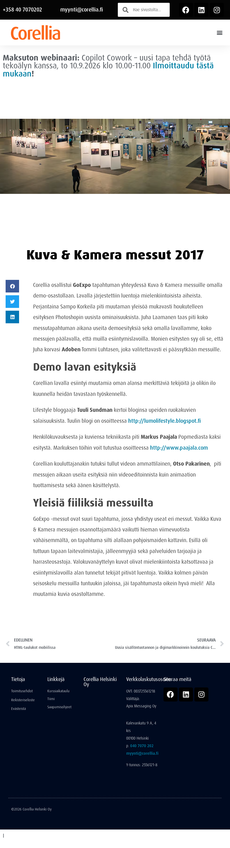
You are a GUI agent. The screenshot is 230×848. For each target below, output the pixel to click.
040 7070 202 (141, 745)
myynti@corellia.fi (81, 9)
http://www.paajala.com (179, 447)
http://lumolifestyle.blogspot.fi (164, 420)
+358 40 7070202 (22, 9)
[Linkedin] (201, 10)
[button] (219, 32)
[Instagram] (217, 10)
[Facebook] (186, 10)
